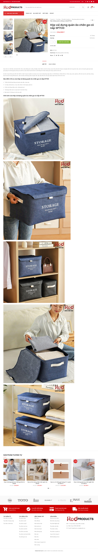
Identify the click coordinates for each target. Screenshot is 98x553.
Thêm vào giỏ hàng (64, 42)
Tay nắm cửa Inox (23, 526)
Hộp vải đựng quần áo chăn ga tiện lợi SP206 (14, 482)
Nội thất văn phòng (54, 520)
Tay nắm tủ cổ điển (7, 518)
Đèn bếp (37, 518)
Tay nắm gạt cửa (23, 536)
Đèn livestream (38, 528)
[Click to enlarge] (17, 55)
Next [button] (10, 57)
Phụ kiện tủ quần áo (66, 19)
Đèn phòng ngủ (38, 531)
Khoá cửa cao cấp (54, 518)
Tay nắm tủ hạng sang (8, 520)
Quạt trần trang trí (54, 534)
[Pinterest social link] (94, 2)
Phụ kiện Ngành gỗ (54, 523)
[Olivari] (48, 500)
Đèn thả (36, 536)
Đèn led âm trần (38, 523)
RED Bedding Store (54, 536)
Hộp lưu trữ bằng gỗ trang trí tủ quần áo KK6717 (60, 482)
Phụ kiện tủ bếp (54, 528)
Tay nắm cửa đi (22, 520)
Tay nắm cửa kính (23, 528)
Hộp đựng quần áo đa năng (78, 19)
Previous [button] (5, 57)
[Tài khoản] (88, 7)
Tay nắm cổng (22, 518)
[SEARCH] (83, 7)
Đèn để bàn (37, 520)
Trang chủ (52, 19)
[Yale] (9, 500)
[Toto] (22, 500)
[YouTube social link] (91, 2)
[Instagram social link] (89, 2)
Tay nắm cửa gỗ (22, 523)
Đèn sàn (36, 534)
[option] (8, 24)
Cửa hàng (58, 19)
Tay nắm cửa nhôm (23, 531)
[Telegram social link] (62, 55)
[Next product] (94, 20)
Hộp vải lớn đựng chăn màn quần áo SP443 (37, 482)
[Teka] (35, 500)
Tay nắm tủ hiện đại (8, 523)
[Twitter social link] (88, 2)
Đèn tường (37, 544)
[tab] (44, 63)
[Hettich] (87, 500)
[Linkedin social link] (60, 55)
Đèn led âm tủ (38, 526)
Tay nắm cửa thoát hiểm (24, 534)
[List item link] (80, 526)
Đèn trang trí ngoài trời (40, 542)
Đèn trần (37, 539)
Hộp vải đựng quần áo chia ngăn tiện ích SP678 (84, 482)
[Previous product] (91, 20)
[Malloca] (61, 500)
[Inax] (74, 500)
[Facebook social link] (86, 2)
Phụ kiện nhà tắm (54, 526)
